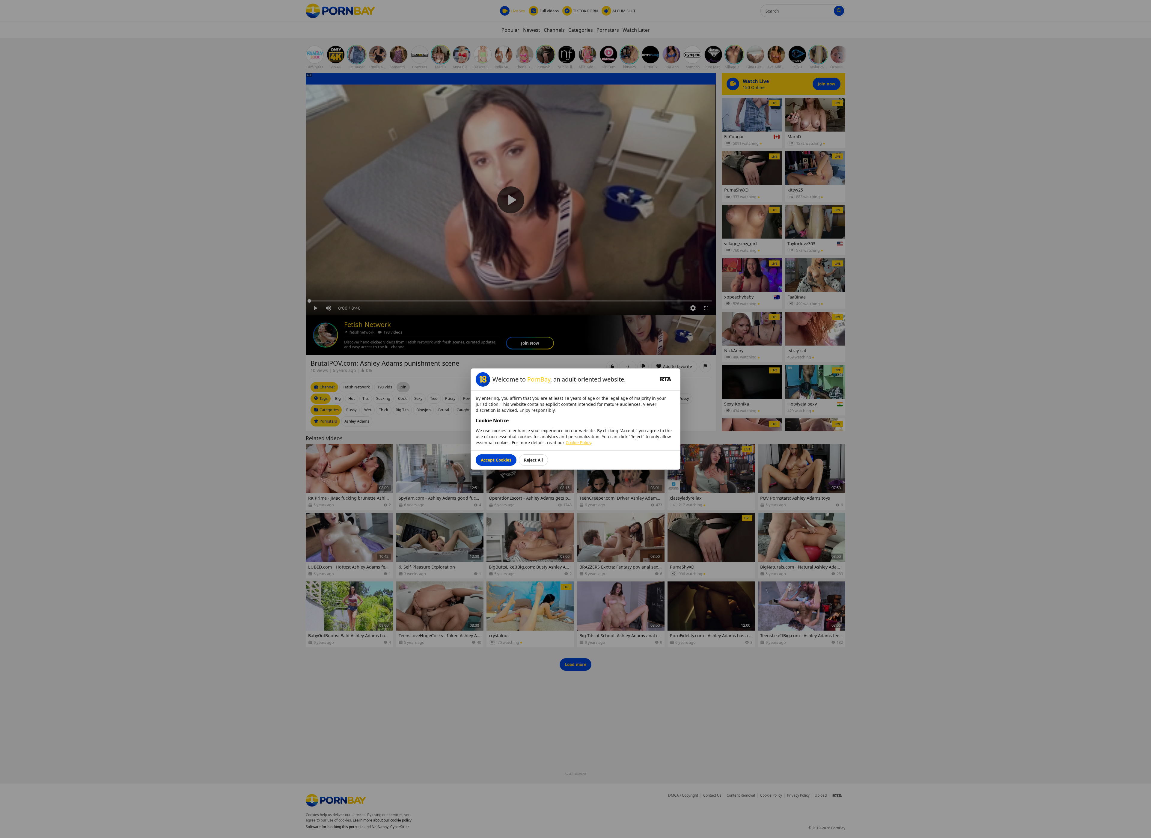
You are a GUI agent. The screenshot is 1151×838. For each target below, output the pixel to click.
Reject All (533, 460)
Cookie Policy (578, 442)
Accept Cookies (496, 460)
